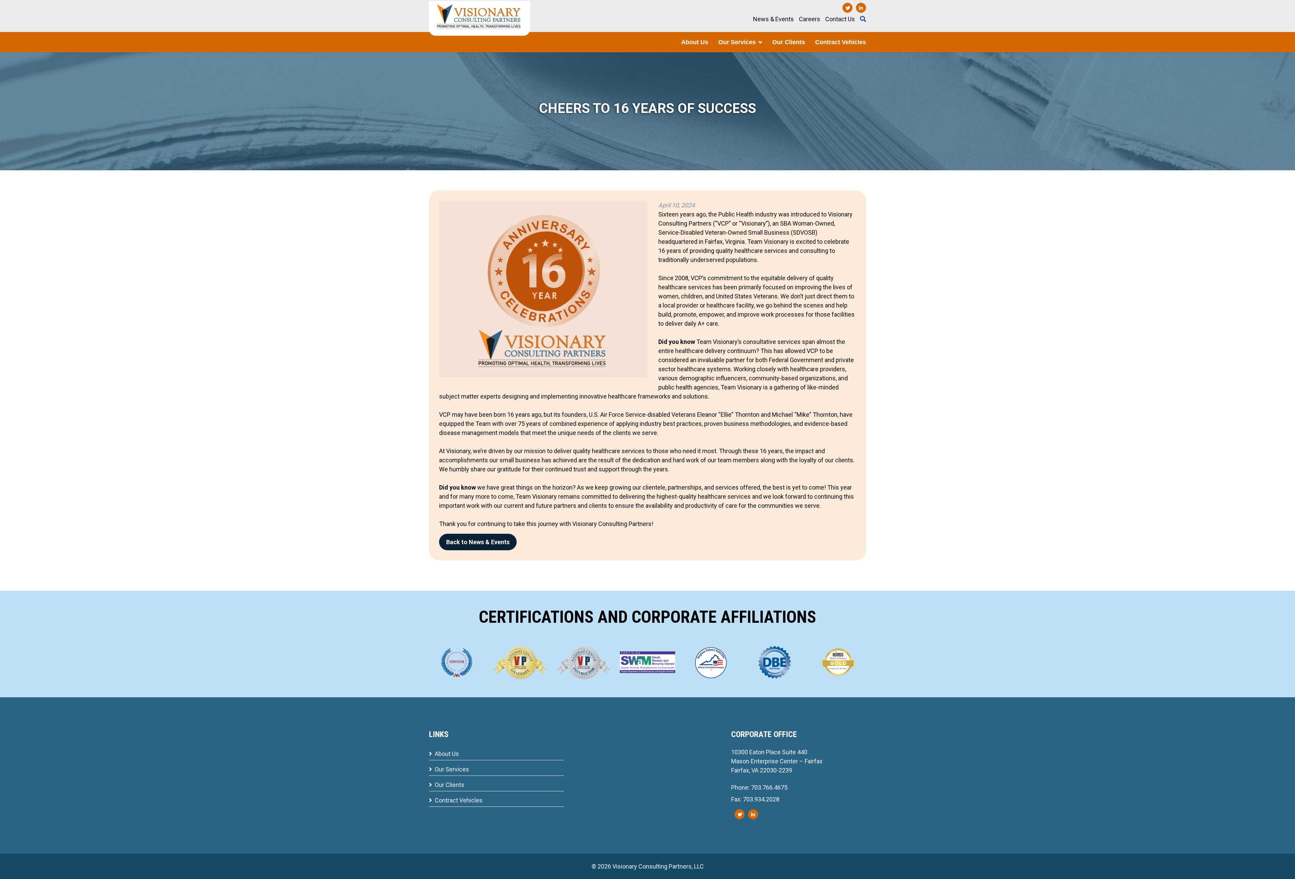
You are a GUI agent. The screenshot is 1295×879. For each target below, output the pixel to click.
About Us (694, 42)
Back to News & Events (478, 542)
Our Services (737, 42)
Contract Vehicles (840, 42)
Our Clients (788, 42)
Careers (809, 19)
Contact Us (840, 19)
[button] (760, 42)
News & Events (773, 19)
